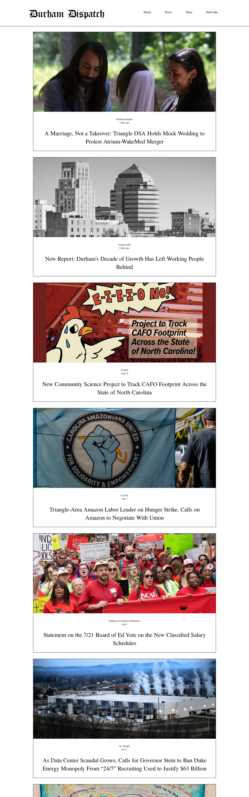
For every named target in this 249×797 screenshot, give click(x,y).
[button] (164, 12)
